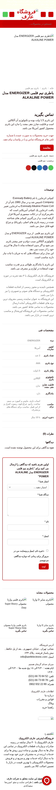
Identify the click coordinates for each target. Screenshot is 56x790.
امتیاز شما (43, 481)
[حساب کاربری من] (43, 14)
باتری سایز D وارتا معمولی (45, 626)
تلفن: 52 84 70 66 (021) (41, 676)
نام (47, 521)
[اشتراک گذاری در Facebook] (45, 167)
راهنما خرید (48, 707)
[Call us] (5, 14)
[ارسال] (6, 24)
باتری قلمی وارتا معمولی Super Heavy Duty (15, 626)
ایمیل (45, 536)
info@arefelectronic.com (33, 656)
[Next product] (50, 107)
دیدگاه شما (43, 494)
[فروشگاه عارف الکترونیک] (27, 14)
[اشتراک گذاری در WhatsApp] (50, 167)
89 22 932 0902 (38, 684)
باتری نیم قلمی (32, 88)
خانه (52, 88)
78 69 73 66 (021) (38, 680)
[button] (50, 14)
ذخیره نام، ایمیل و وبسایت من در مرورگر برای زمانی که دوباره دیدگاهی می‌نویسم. (31, 556)
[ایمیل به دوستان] (34, 167)
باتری (44, 88)
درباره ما (49, 695)
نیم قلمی (42, 160)
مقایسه (47, 147)
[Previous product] (44, 107)
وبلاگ (51, 703)
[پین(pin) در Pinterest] (28, 167)
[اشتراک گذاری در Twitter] (39, 167)
